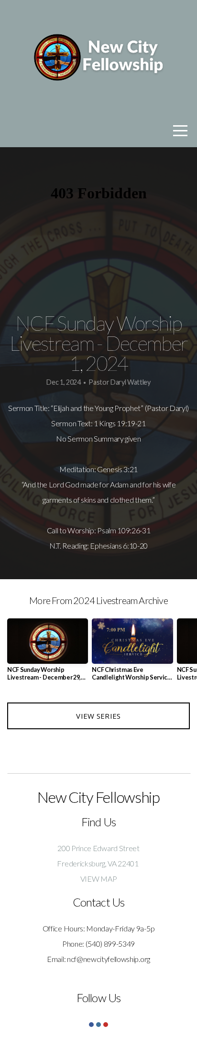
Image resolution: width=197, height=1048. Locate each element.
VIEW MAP (98, 878)
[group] (47, 653)
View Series (98, 716)
